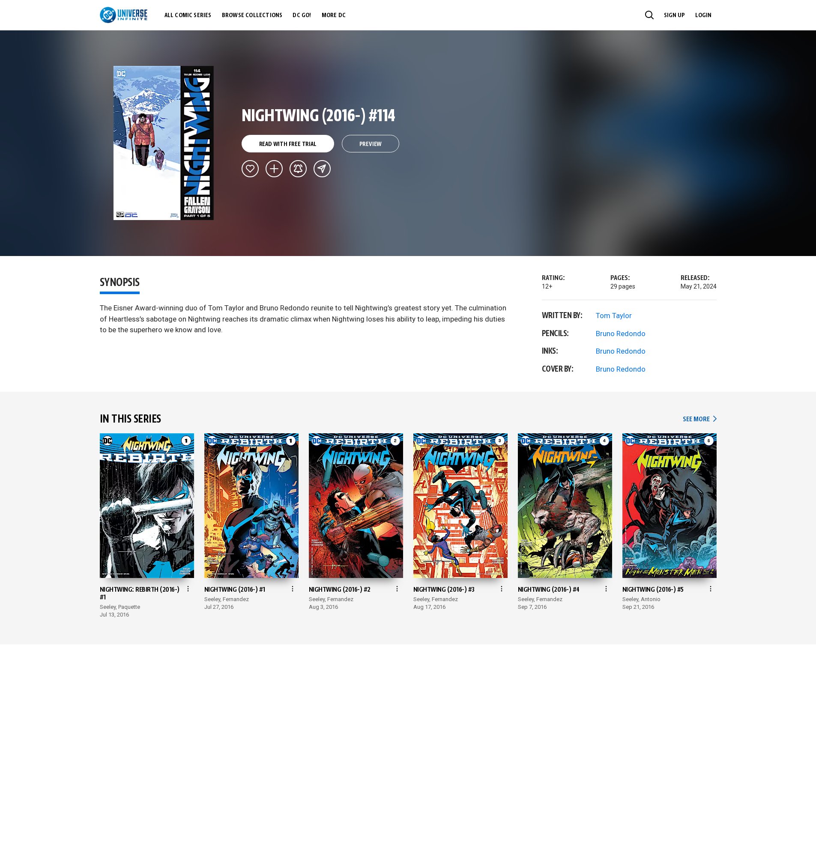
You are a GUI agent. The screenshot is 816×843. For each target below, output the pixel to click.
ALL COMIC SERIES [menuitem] (188, 15)
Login (703, 15)
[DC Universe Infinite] (123, 15)
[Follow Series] (298, 168)
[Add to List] (274, 168)
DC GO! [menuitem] (302, 15)
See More (699, 419)
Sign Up (674, 15)
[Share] (322, 168)
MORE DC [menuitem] (334, 15)
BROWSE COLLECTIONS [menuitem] (252, 15)
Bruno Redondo (621, 333)
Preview (370, 144)
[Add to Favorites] (250, 168)
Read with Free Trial (288, 144)
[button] (649, 15)
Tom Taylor (614, 315)
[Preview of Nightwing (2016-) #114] (164, 143)
